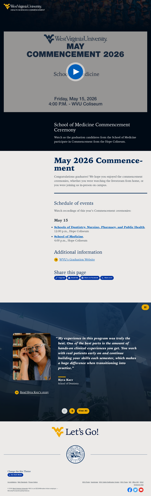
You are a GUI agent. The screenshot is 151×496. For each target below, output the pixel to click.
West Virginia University (20, 488)
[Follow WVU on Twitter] (135, 490)
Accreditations (12, 482)
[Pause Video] (145, 307)
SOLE (141, 482)
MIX (130, 482)
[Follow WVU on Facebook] (129, 490)
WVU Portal (86, 482)
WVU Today (124, 482)
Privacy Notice (33, 482)
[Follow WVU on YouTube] (141, 490)
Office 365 (135, 482)
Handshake (94, 482)
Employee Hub (138, 485)
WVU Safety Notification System (109, 482)
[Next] (72, 411)
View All (83, 411)
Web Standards (22, 482)
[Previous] (64, 411)
